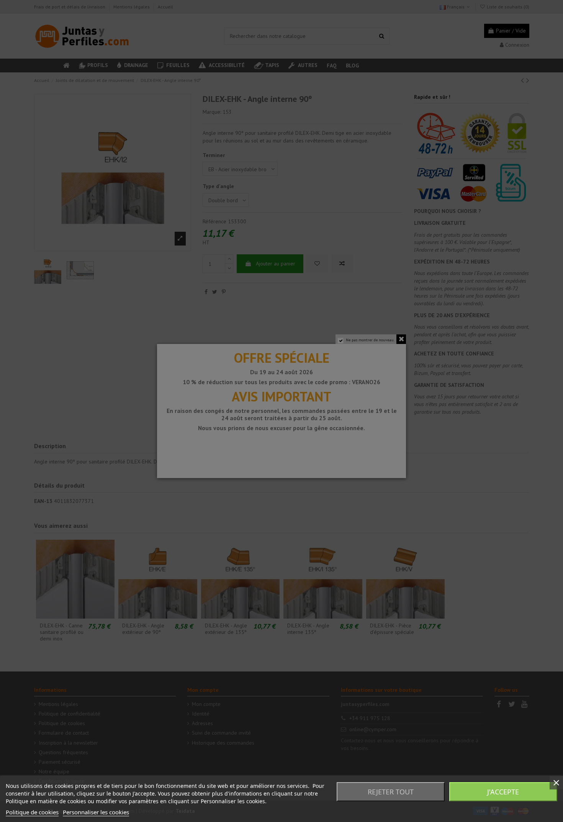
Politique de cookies (32, 812)
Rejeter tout (391, 791)
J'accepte (503, 791)
